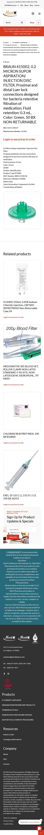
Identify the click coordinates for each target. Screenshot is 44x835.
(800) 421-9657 (12, 668)
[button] (39, 13)
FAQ (21, 5)
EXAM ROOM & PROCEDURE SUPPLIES (17, 715)
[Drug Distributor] (8, 684)
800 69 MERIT (15, 552)
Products (6, 42)
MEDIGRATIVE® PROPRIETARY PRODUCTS (18, 705)
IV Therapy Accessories (10, 45)
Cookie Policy (8, 824)
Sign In (33, 13)
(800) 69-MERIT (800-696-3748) (18, 663)
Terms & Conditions (10, 818)
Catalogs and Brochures (12, 739)
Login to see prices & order (19, 139)
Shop (32, 23)
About (26, 5)
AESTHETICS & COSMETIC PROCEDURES (17, 720)
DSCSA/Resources (11, 5)
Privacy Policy (8, 821)
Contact (36, 5)
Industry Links (8, 734)
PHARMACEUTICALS (10, 710)
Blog (31, 5)
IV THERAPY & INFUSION (19, 42)
